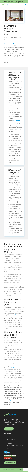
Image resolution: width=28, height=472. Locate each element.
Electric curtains (16, 368)
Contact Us (9, 429)
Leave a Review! (10, 463)
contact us (11, 401)
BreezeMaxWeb (20, 470)
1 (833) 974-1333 (13, 1)
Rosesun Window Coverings (11, 37)
